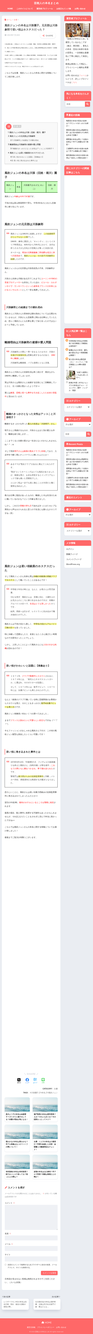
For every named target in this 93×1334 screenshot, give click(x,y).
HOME (10, 9)
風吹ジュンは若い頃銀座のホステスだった (26, 153)
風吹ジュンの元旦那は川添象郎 (21, 136)
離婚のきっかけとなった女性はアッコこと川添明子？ (32, 149)
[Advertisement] (31, 97)
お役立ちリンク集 (63, 9)
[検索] (87, 104)
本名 (43, 1092)
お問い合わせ (80, 9)
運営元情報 (31, 1327)
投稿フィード (72, 554)
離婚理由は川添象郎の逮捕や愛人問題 (24, 144)
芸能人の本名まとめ (46, 3)
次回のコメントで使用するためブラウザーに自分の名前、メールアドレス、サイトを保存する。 (32, 1266)
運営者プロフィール (45, 9)
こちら (74, 82)
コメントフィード (74, 559)
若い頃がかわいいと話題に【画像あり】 (27, 157)
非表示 (17, 126)
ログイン (70, 549)
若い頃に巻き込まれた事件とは (24, 160)
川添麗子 (35, 1092)
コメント (10, 1203)
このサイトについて (25, 9)
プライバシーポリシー (45, 1327)
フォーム (83, 75)
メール (9, 1244)
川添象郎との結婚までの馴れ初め (24, 140)
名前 (8, 1234)
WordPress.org (73, 564)
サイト (8, 1255)
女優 (56, 1089)
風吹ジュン (53, 1092)
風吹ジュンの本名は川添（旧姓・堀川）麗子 (27, 132)
